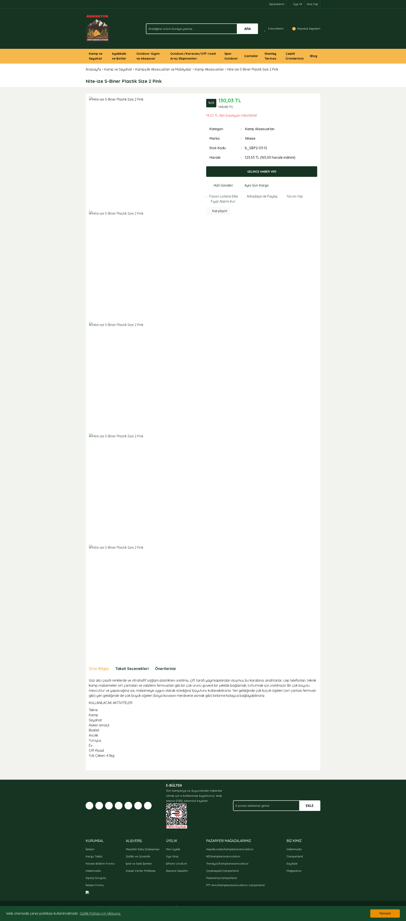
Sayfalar (292, 863)
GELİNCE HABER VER (261, 171)
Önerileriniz (165, 668)
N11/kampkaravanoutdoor (223, 856)
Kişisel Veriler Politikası (140, 870)
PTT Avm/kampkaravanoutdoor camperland (235, 885)
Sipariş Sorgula (96, 878)
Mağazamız (294, 870)
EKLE (310, 806)
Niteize (250, 138)
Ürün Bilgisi (99, 668)
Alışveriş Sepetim (177, 870)
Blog (313, 56)
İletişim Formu (95, 885)
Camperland (295, 856)
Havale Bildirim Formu (100, 863)
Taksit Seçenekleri (132, 668)
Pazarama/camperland (221, 878)
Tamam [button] (385, 913)
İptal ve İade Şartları (139, 863)
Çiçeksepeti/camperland (222, 870)
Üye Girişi (172, 856)
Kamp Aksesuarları (259, 129)
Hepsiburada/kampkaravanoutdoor (230, 849)
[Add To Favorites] (222, 196)
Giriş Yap (312, 4)
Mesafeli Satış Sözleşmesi (142, 849)
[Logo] (98, 28)
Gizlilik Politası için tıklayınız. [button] (100, 913)
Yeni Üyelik (173, 849)
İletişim (90, 849)
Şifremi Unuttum (176, 863)
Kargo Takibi (94, 856)
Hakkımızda (93, 870)
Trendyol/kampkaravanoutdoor (227, 863)
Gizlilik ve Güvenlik (138, 856)
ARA (247, 29)
